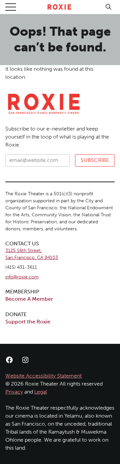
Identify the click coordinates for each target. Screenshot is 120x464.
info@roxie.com (22, 277)
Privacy (14, 392)
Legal (40, 392)
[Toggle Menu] (10, 7)
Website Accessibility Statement (43, 376)
